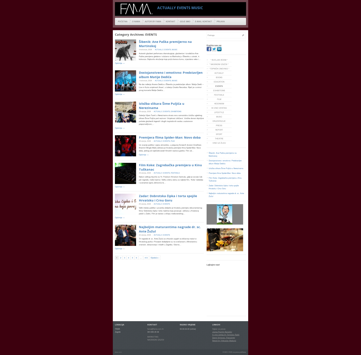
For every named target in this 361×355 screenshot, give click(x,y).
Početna (122, 21)
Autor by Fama (153, 21)
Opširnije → (120, 63)
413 (146, 257)
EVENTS (183, 7)
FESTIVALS (175, 173)
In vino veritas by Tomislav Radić (225, 334)
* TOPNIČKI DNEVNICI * (219, 68)
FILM (173, 141)
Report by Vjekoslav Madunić (224, 340)
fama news (118, 352)
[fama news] (136, 9)
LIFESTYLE (219, 112)
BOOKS (219, 77)
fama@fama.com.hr (155, 329)
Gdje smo (185, 21)
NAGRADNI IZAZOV (155, 339)
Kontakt (170, 21)
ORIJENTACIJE (219, 121)
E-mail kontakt (203, 21)
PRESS (219, 125)
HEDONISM (219, 103)
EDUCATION (219, 81)
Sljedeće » (155, 257)
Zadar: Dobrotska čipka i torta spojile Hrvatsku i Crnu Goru (168, 198)
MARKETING (152, 336)
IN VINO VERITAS (219, 108)
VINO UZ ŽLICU (219, 143)
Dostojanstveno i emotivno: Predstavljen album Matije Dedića (171, 74)
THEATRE (219, 138)
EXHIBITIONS (176, 111)
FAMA (230, 352)
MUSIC (197, 7)
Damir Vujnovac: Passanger (223, 337)
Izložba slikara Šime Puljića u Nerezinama (226, 168)
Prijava (221, 21)
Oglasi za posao (218, 329)
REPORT (219, 129)
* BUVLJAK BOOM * (219, 60)
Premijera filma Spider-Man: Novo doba (170, 137)
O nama (136, 21)
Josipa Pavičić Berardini (222, 331)
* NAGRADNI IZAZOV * (219, 64)
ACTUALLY (166, 7)
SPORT (219, 134)
